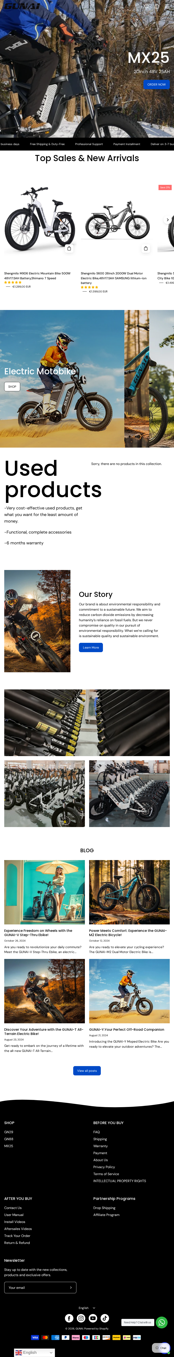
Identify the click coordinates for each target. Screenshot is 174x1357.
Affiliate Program (106, 1215)
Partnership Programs (114, 1198)
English (84, 1308)
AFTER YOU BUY (18, 1198)
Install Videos (14, 1222)
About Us (100, 1160)
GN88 (8, 1139)
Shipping (100, 1139)
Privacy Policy (104, 1167)
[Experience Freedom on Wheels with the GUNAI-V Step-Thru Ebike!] (44, 892)
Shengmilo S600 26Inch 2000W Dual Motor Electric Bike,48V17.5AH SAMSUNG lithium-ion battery (113, 278)
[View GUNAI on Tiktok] (105, 1318)
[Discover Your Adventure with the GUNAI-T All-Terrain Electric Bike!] (44, 991)
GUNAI (79, 1328)
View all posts (87, 1071)
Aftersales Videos (18, 1229)
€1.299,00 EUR (22, 286)
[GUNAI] (22, 6)
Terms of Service (106, 1174)
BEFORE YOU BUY (108, 1122)
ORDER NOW (156, 84)
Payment (100, 1153)
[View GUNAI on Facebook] (69, 1318)
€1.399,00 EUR (98, 291)
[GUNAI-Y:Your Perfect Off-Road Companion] (129, 991)
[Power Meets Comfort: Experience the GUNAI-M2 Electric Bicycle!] (129, 892)
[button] (13, 282)
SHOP (9, 1122)
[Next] (167, 220)
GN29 (8, 1132)
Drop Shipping (104, 1208)
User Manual (14, 1215)
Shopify (103, 1328)
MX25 (8, 1146)
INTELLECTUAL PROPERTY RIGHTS (119, 1181)
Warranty (100, 1146)
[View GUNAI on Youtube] (93, 1318)
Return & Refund (17, 1243)
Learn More (91, 647)
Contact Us (13, 1208)
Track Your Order (17, 1236)
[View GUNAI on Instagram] (81, 1318)
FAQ (96, 1132)
